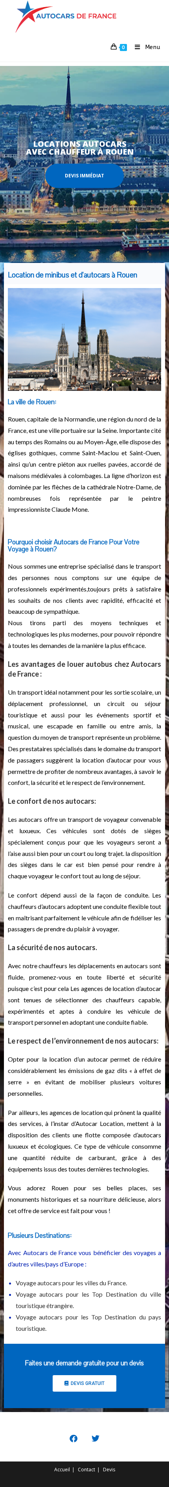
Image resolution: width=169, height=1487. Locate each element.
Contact (86, 1469)
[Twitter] (95, 1439)
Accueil (62, 1469)
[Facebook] (73, 1439)
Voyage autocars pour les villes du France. (71, 1282)
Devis (109, 1469)
